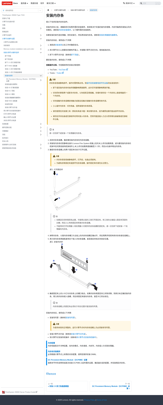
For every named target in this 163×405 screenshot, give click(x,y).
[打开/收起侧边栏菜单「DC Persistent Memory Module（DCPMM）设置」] (40, 80)
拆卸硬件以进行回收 (9, 144)
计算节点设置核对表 (11, 42)
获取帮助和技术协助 (9, 148)
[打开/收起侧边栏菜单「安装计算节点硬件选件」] (40, 52)
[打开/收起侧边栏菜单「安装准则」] (40, 45)
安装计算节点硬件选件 (11, 52)
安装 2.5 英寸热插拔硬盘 (13, 72)
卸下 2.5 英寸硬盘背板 (12, 62)
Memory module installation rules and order (19, 49)
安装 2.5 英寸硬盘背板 (12, 69)
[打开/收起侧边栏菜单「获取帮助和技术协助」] (40, 148)
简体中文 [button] (129, 3)
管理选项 (5, 32)
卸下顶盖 (8, 56)
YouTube (62, 70)
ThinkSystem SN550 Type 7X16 (13, 15)
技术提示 (5, 138)
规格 (3, 28)
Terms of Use (102, 400)
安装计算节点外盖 (11, 107)
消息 (3, 134)
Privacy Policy (89, 400)
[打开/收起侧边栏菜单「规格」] (40, 28)
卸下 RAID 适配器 (11, 66)
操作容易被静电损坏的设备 (97, 83)
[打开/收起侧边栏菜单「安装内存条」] (40, 75)
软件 (42, 3)
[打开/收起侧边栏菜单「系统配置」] (40, 124)
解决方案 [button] (50, 3)
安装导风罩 (9, 104)
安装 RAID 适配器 (11, 101)
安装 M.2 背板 (10, 91)
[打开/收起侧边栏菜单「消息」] (40, 134)
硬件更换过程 (7, 127)
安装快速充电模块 (11, 84)
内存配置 (51, 343)
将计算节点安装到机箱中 (12, 111)
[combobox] (5, 10)
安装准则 (7, 45)
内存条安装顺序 (65, 30)
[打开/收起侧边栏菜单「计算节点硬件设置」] (40, 39)
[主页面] (48, 10)
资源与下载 (6, 18)
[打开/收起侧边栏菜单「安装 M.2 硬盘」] (40, 94)
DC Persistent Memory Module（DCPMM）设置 (21, 80)
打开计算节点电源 (10, 114)
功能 (3, 25)
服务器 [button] (23, 3)
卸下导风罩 (9, 59)
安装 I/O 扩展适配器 (12, 87)
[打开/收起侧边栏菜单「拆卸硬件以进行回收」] (40, 144)
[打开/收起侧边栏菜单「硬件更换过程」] (40, 127)
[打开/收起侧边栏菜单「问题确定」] (40, 131)
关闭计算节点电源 (10, 120)
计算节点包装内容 (8, 21)
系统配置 (5, 124)
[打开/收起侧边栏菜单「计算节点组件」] (40, 35)
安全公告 (5, 141)
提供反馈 (52, 374)
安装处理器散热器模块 (12, 98)
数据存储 (34, 3)
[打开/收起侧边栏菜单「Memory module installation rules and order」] (40, 49)
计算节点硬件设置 (8, 39)
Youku (58, 73)
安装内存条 (9, 75)
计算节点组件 (7, 35)
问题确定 (5, 131)
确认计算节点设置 (10, 117)
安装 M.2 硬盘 (10, 94)
